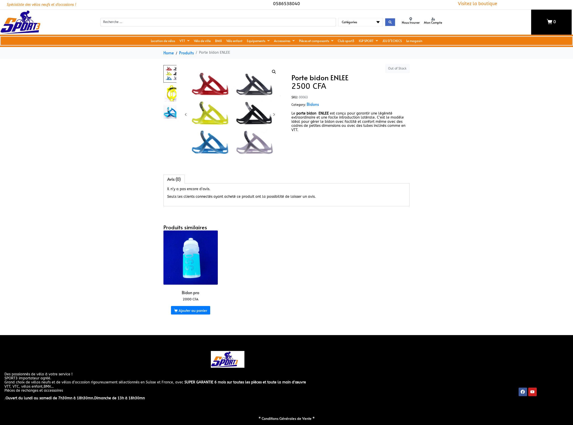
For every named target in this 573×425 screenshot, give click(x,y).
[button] (274, 72)
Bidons (313, 104)
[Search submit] (390, 22)
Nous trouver (411, 22)
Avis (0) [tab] (174, 179)
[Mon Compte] (433, 19)
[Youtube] (532, 392)
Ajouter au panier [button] (193, 310)
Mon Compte (433, 22)
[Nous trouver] (411, 19)
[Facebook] (523, 392)
